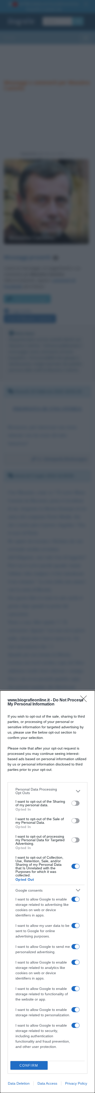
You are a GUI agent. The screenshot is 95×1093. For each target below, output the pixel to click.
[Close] (85, 700)
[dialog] (47, 892)
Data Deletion (19, 1083)
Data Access (47, 1083)
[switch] (75, 803)
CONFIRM (29, 1065)
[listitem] (47, 791)
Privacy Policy (76, 1083)
